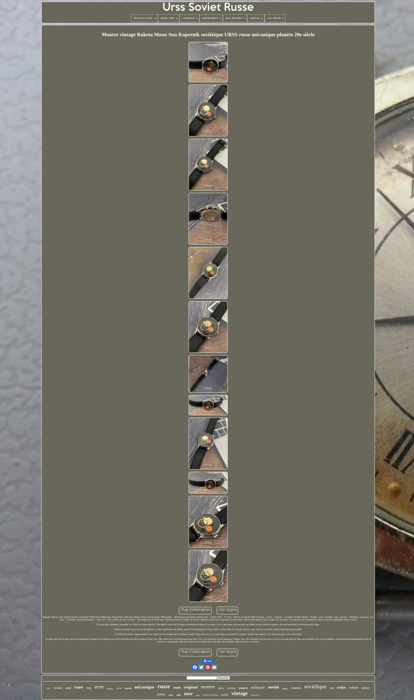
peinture (232, 688)
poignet (243, 687)
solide (178, 695)
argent (128, 688)
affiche (221, 688)
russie (296, 688)
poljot (224, 694)
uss (48, 688)
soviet (273, 686)
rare (78, 686)
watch (170, 695)
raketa (353, 687)
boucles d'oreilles (210, 695)
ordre (341, 687)
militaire (258, 687)
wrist (68, 687)
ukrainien (255, 695)
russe (164, 686)
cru (332, 687)
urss (99, 686)
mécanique (144, 687)
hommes (110, 689)
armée (365, 687)
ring (88, 687)
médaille (285, 689)
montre (208, 686)
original (190, 687)
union (161, 694)
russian (57, 687)
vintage (239, 693)
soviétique (315, 686)
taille (198, 695)
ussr (188, 693)
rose (177, 687)
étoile (118, 688)
